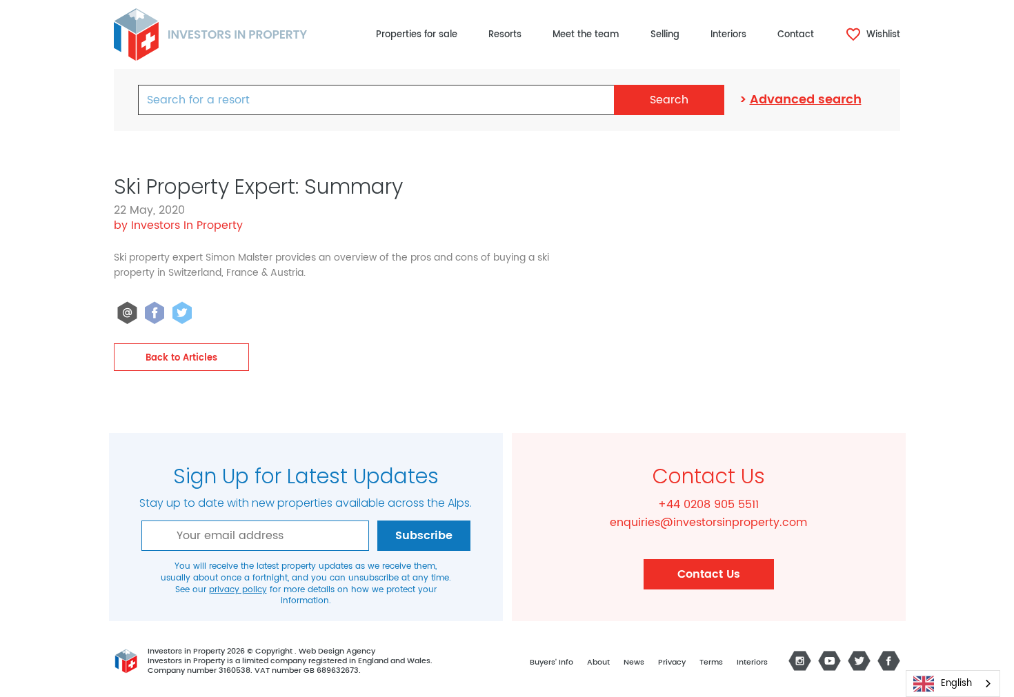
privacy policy (238, 589)
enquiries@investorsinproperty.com (708, 523)
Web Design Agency (337, 651)
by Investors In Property (178, 226)
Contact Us (708, 574)
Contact (795, 35)
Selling (664, 35)
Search (669, 100)
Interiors (728, 35)
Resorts (504, 35)
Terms (711, 662)
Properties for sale (416, 35)
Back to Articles (181, 358)
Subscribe (424, 536)
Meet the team (586, 35)
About (598, 662)
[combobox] (953, 683)
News (634, 662)
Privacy (672, 662)
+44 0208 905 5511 (708, 505)
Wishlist (882, 35)
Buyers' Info (551, 662)
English (956, 683)
